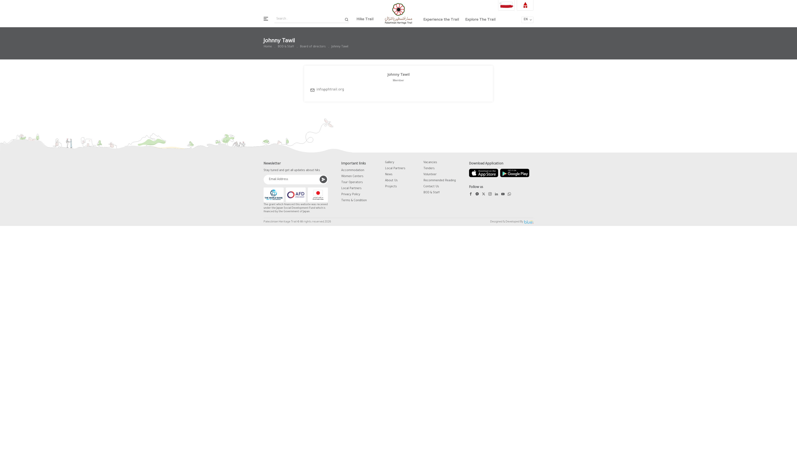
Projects (391, 187)
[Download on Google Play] (514, 173)
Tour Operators (352, 182)
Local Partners (351, 188)
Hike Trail (365, 19)
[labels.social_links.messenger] (477, 194)
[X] (483, 194)
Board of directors (313, 47)
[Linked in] (496, 194)
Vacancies (430, 162)
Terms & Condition (354, 200)
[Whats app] (509, 194)
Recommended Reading (439, 181)
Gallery (389, 162)
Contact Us (431, 187)
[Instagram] (490, 194)
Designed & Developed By (506, 221)
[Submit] (323, 179)
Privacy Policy (350, 194)
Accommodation (352, 170)
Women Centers (352, 176)
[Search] (346, 19)
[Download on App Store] (483, 173)
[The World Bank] (274, 194)
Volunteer (430, 174)
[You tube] (503, 194)
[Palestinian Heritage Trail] (398, 13)
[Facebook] (470, 194)
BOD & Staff (286, 47)
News (388, 174)
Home (268, 47)
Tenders (429, 168)
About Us (391, 181)
